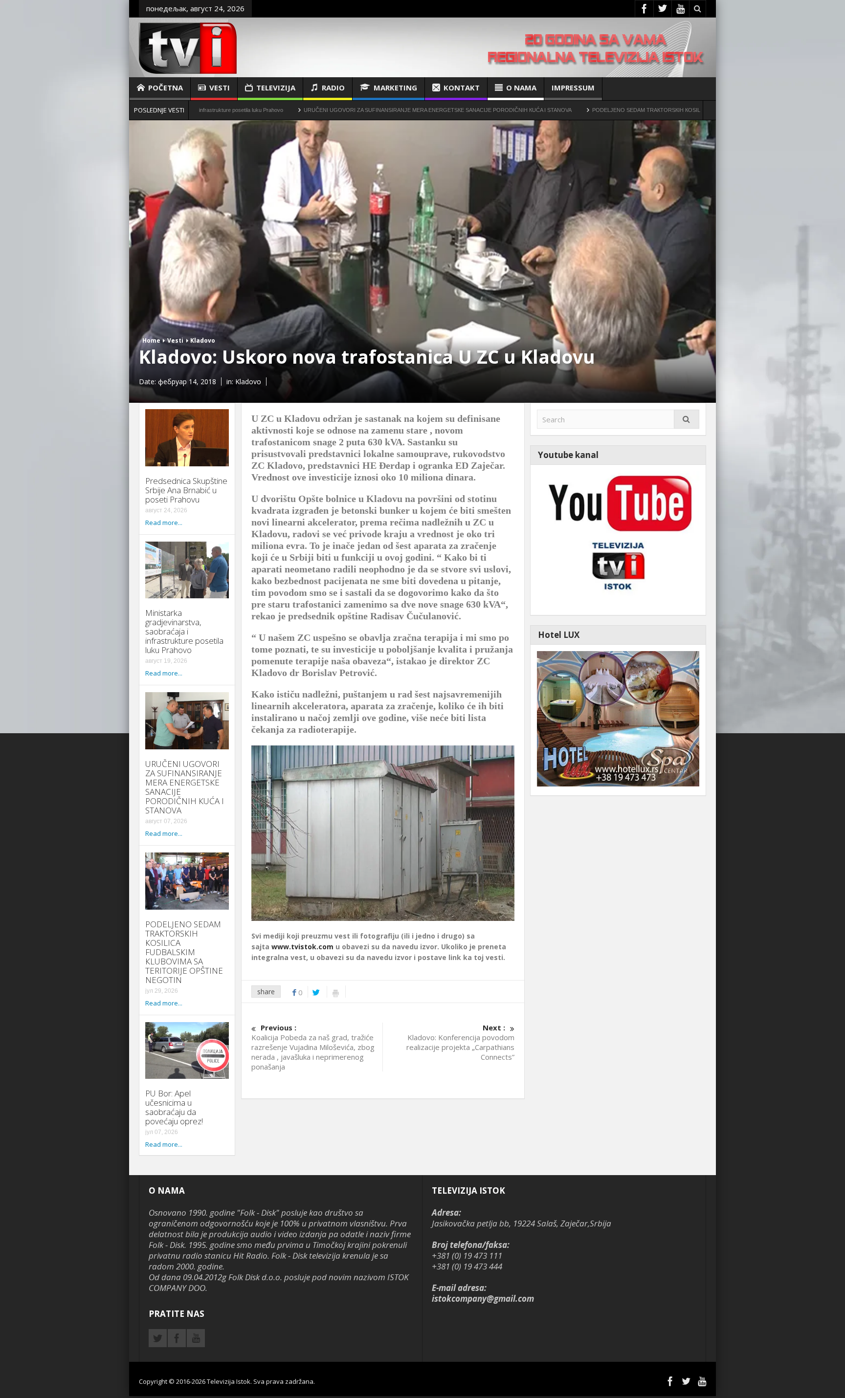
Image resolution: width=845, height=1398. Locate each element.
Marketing (395, 87)
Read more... (163, 522)
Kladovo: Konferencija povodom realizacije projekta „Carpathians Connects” (460, 1042)
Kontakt (462, 87)
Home (151, 340)
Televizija (275, 87)
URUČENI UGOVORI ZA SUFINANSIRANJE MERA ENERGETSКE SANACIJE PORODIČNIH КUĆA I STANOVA (364, 110)
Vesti (219, 87)
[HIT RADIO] (618, 539)
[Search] (686, 419)
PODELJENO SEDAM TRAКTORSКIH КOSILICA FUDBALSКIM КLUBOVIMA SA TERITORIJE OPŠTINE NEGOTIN (656, 110)
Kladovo (202, 340)
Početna (165, 87)
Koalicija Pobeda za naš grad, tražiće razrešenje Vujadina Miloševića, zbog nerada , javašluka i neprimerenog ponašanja (313, 1047)
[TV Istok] (188, 47)
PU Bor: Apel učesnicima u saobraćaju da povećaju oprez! (174, 1107)
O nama (521, 87)
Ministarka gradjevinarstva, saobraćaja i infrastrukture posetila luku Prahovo (184, 631)
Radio (333, 87)
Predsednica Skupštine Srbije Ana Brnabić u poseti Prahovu (186, 490)
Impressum (573, 87)
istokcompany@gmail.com (483, 1298)
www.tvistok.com (302, 946)
